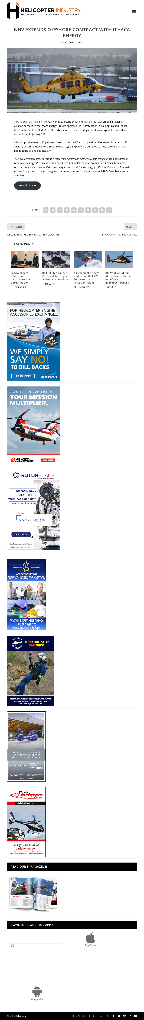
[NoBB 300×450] (33, 380)
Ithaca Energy (89, 121)
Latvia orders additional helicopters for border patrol (20, 277)
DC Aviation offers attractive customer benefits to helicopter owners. (118, 277)
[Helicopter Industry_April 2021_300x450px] (33, 464)
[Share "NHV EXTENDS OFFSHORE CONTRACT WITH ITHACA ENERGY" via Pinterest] (73, 210)
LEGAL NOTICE (81, 1016)
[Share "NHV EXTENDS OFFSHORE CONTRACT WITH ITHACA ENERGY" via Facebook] (45, 210)
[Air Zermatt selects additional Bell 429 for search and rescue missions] (88, 259)
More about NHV (27, 185)
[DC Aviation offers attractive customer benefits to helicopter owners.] (119, 259)
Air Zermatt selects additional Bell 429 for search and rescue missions (86, 277)
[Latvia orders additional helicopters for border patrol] (25, 259)
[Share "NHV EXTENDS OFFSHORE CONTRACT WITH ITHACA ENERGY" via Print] (109, 210)
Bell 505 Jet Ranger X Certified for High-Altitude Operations (56, 276)
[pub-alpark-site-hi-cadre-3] (26, 780)
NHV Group (20, 121)
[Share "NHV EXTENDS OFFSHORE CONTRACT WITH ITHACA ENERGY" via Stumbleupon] (95, 210)
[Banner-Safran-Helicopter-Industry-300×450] (33, 548)
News (80, 42)
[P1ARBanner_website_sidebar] (30, 705)
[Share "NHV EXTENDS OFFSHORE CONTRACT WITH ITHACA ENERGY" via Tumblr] (66, 210)
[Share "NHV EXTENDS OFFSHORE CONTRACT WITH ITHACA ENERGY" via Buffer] (87, 210)
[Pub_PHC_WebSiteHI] (26, 856)
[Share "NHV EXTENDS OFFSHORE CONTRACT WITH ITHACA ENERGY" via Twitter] (52, 210)
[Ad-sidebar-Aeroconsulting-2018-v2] (26, 629)
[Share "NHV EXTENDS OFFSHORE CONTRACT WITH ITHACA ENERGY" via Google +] (59, 210)
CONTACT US (101, 1016)
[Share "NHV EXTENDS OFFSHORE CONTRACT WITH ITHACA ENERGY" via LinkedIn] (80, 210)
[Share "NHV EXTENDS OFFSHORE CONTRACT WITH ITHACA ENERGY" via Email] (102, 210)
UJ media (21, 1016)
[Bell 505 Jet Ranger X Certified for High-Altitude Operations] (56, 259)
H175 (41, 142)
